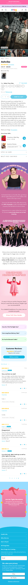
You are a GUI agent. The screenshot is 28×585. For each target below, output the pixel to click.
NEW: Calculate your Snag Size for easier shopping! (14, 6)
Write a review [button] (14, 357)
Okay (13, 574)
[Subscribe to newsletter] (25, 558)
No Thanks (14, 577)
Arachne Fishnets (11, 144)
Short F (18, 86)
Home (2, 58)
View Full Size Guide (14, 315)
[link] (22, 10)
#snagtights (14, 130)
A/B (3, 86)
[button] (2, 10)
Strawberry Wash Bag (13, 137)
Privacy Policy (9, 570)
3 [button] (14, 478)
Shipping (7, 68)
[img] (5, 368)
